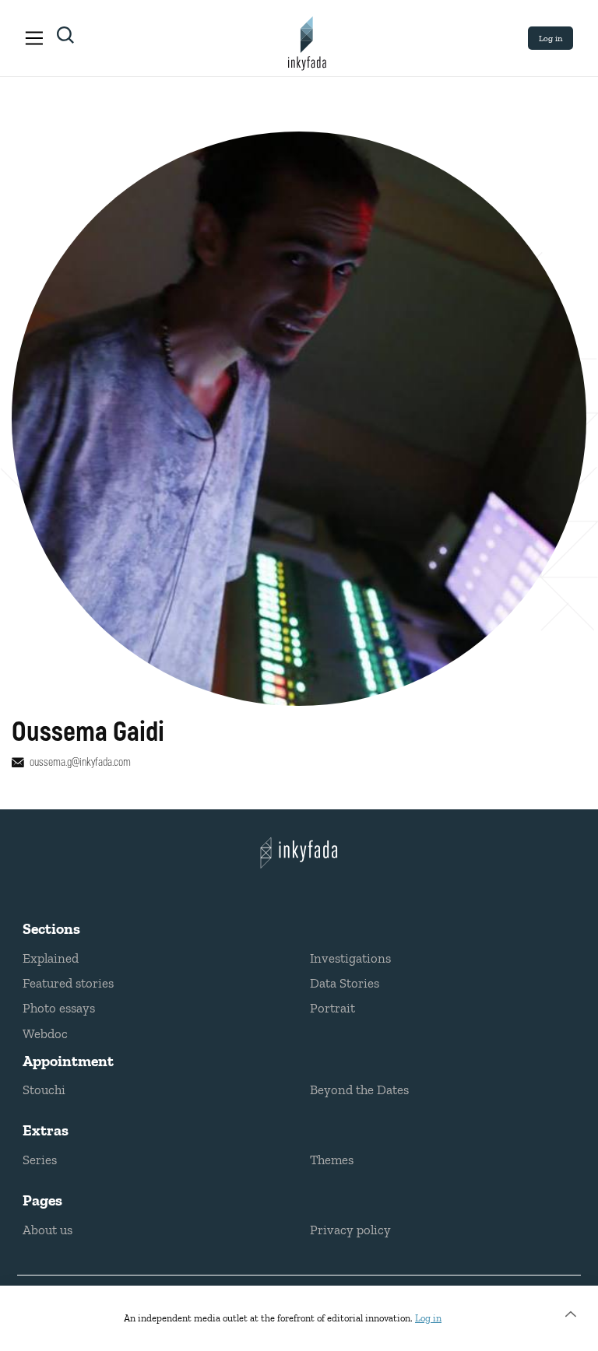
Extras (46, 1130)
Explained (51, 958)
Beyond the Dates (359, 1089)
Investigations (350, 958)
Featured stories (68, 983)
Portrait (332, 1008)
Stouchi (44, 1089)
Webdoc (45, 1033)
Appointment (68, 1060)
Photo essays (59, 1008)
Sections (51, 928)
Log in (550, 38)
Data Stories (344, 983)
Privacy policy (350, 1229)
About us (47, 1229)
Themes (332, 1159)
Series (40, 1159)
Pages (42, 1200)
